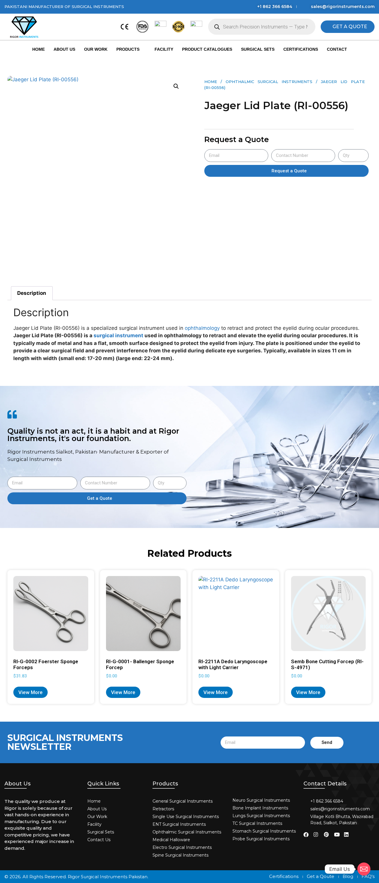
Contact (337, 49)
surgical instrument (118, 335)
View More (30, 692)
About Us (64, 49)
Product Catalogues (207, 49)
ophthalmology (202, 328)
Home (38, 49)
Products (127, 49)
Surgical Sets (257, 49)
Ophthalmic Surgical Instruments (269, 81)
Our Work (95, 49)
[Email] (363, 869)
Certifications (300, 49)
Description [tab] (31, 293)
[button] (176, 86)
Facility (164, 49)
